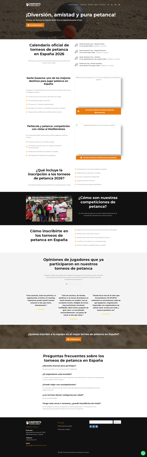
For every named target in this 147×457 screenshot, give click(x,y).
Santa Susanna (73, 4)
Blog (96, 4)
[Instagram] (93, 426)
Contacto (102, 4)
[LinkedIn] (96, 426)
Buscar (117, 422)
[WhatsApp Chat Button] (143, 453)
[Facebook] (90, 426)
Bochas (90, 4)
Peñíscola (83, 4)
